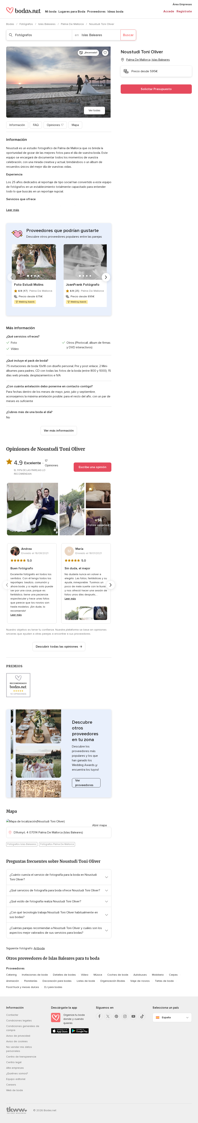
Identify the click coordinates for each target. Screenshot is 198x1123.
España (166, 1017)
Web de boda (14, 1090)
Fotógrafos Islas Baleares (21, 844)
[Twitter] (107, 1016)
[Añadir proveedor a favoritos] (105, 53)
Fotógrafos (27, 24)
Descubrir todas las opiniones (57, 647)
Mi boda (50, 12)
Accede (168, 11)
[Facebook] (99, 1016)
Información (17, 125)
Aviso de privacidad (18, 1035)
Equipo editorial (15, 1079)
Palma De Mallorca (72, 24)
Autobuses (140, 974)
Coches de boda (117, 974)
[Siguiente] (106, 277)
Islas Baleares (47, 24)
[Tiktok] (141, 1016)
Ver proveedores (84, 783)
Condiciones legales (19, 1020)
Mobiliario (158, 974)
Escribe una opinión (92, 467)
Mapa (75, 125)
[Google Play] (80, 1032)
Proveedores (96, 12)
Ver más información (59, 431)
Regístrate (184, 11)
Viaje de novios (140, 981)
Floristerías (30, 981)
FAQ (36, 125)
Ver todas (94, 110)
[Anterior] (11, 277)
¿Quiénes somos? (17, 1073)
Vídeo (84, 974)
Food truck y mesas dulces (22, 987)
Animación (12, 981)
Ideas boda (115, 12)
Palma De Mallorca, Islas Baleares (148, 60)
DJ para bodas (53, 987)
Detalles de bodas (64, 974)
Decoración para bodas (57, 981)
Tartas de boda (164, 981)
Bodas (10, 24)
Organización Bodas (112, 981)
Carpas (173, 974)
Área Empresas (182, 4)
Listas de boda (86, 981)
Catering (11, 974)
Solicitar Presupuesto (156, 89)
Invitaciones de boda (35, 974)
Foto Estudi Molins (29, 284)
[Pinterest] (116, 1016)
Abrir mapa (99, 825)
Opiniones (55, 125)
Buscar (128, 35)
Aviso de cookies (17, 1041)
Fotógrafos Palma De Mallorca (57, 844)
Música (98, 974)
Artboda (39, 948)
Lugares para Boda (71, 12)
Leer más (12, 210)
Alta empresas (15, 1067)
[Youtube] (133, 1016)
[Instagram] (124, 1016)
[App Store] (60, 1032)
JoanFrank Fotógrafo (82, 284)
